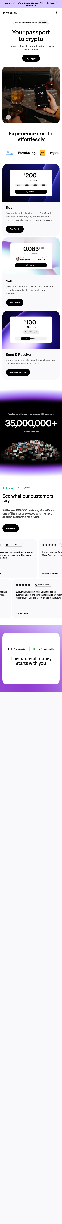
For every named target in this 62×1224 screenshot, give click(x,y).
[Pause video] (8, 117)
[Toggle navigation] (57, 12)
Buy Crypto (31, 58)
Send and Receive (18, 372)
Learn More (31, 5)
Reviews (10, 528)
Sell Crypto (15, 302)
